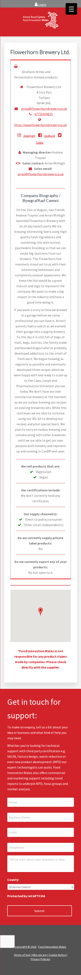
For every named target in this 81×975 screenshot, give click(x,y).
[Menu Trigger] (71, 9)
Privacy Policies (40, 959)
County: (13, 880)
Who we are (39, 955)
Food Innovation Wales (52, 947)
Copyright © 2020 (25, 947)
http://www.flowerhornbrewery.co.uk (40, 125)
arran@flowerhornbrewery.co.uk (44, 108)
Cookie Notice (57, 955)
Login (42, 5)
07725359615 (43, 114)
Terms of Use (22, 955)
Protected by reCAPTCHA (26, 896)
